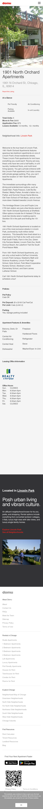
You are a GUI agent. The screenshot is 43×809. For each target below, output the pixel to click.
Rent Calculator (8, 734)
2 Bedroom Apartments (11, 647)
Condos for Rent (8, 677)
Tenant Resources (9, 737)
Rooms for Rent (8, 681)
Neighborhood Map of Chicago (14, 694)
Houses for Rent (8, 670)
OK (21, 805)
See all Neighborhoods (13, 532)
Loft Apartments (8, 658)
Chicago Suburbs (9, 720)
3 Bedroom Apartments (11, 651)
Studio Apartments (9, 640)
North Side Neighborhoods (12, 702)
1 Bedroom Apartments (11, 643)
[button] (39, 3)
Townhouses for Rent (10, 673)
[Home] (6, 3)
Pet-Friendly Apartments (11, 666)
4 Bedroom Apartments (11, 655)
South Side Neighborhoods (12, 713)
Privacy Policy (8, 623)
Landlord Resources (10, 741)
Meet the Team (8, 615)
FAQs (4, 611)
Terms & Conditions (30, 789)
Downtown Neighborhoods (12, 698)
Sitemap (5, 619)
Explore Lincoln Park (12, 529)
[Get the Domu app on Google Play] (28, 763)
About (4, 604)
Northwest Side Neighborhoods (14, 709)
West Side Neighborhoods (12, 716)
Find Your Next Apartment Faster (18, 756)
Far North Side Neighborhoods (14, 705)
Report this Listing (8, 91)
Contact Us (6, 608)
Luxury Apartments (9, 662)
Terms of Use (7, 626)
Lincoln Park (26, 135)
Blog (4, 745)
